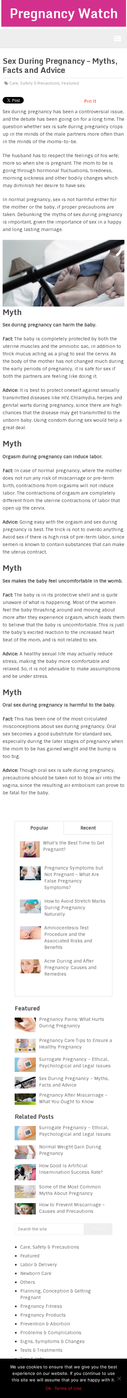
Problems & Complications (50, 1333)
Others (27, 1282)
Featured (70, 83)
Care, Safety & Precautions (34, 83)
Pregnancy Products (43, 1315)
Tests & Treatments (41, 1350)
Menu (117, 38)
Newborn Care (35, 1273)
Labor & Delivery (38, 1265)
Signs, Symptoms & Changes (52, 1341)
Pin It (90, 101)
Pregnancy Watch (63, 13)
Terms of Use (68, 1388)
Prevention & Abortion (45, 1324)
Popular (39, 828)
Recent (88, 828)
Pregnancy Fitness (41, 1306)
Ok (48, 1388)
